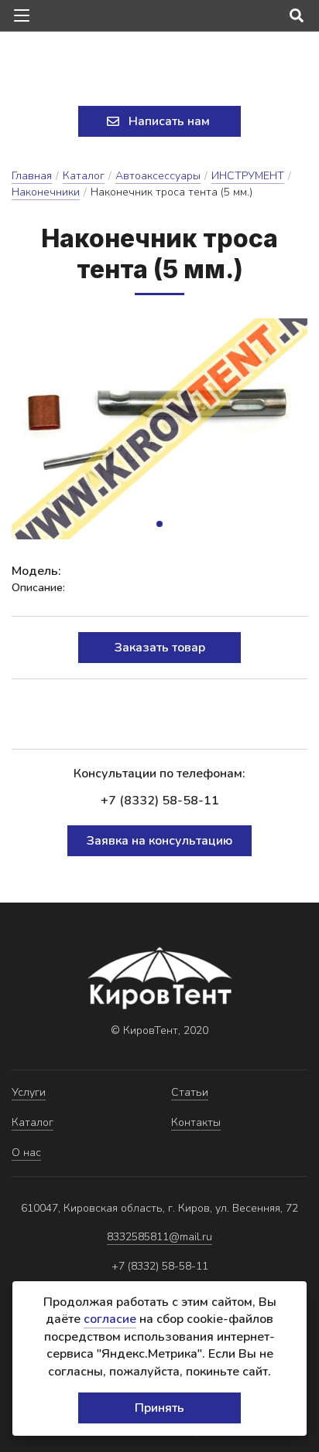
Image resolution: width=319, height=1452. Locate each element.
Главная (32, 175)
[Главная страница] (159, 70)
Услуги (29, 1092)
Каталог (84, 175)
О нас (26, 1152)
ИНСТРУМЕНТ (247, 175)
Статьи (189, 1092)
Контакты (196, 1122)
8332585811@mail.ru (159, 1236)
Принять (159, 1407)
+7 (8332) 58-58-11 (160, 800)
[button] (159, 524)
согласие (110, 1319)
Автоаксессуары (158, 175)
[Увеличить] (159, 428)
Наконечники (46, 192)
